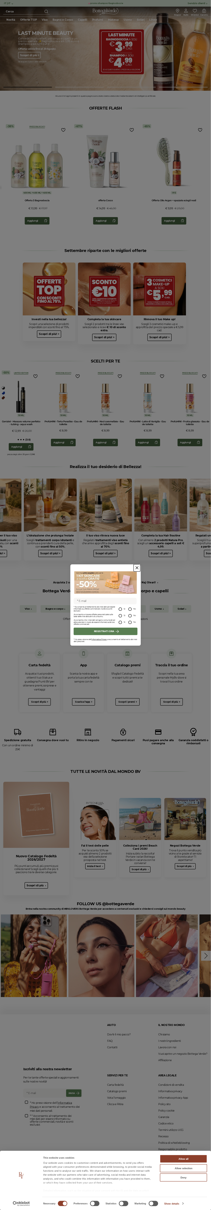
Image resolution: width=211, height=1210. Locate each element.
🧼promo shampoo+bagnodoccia (105, 3)
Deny (183, 1177)
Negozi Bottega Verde (185, 845)
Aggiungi (32, 220)
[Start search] (46, 11)
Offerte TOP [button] (28, 19)
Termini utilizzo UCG (171, 1130)
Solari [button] (141, 19)
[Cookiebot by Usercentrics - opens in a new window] (21, 1203)
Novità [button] (10, 19)
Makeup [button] (113, 19)
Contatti (112, 1047)
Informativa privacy (170, 1091)
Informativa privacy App (173, 1097)
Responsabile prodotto (172, 1149)
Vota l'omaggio (116, 1097)
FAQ (110, 1040)
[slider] (18, 439)
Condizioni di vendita (171, 1084)
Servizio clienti (196, 3)
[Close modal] (137, 567)
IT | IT (7, 3)
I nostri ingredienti (169, 1040)
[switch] (94, 1203)
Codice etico (165, 1123)
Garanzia (163, 1117)
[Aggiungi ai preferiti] (63, 130)
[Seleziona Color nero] (3, 388)
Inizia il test (94, 866)
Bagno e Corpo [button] (63, 19)
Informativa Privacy (99, 639)
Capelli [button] (82, 19)
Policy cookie (166, 1110)
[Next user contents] (206, 956)
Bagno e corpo (54, 608)
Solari (181, 608)
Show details (171, 1203)
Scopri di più (28, 61)
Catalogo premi (116, 1091)
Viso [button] (44, 19)
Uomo (158, 608)
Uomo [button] (128, 19)
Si (124, 609)
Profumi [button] (97, 19)
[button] (34, 955)
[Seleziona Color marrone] (3, 397)
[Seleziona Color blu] (3, 393)
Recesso (163, 1136)
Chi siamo (164, 1034)
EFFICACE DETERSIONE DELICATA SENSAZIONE (47, 34)
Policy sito (164, 1104)
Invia (72, 1093)
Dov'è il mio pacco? (119, 1034)
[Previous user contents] (5, 956)
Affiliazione (165, 1060)
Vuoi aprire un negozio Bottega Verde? (182, 1053)
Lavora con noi (167, 1047)
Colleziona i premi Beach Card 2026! (140, 847)
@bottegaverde (118, 903)
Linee (153, 19)
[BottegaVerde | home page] (105, 11)
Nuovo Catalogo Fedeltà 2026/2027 (36, 857)
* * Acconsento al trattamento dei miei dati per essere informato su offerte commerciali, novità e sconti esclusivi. (51, 1120)
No (134, 609)
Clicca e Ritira (115, 1104)
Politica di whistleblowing (174, 1142)
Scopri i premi (126, 701)
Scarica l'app (82, 701)
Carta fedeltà (115, 1084)
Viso (27, 608)
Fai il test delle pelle (95, 845)
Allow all (183, 1158)
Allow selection (183, 1168)
